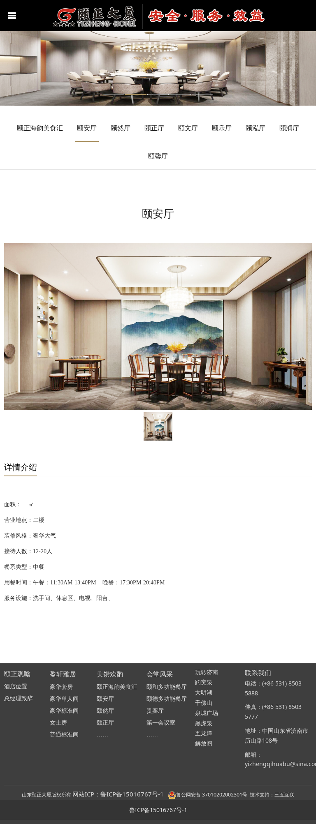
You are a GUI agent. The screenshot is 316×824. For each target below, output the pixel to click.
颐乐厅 (222, 127)
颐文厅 (188, 127)
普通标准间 (64, 735)
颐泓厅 (255, 127)
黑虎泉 (203, 723)
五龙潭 (203, 733)
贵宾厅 (155, 711)
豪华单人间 (64, 699)
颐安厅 (87, 127)
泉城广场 (206, 713)
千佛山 (203, 703)
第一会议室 (160, 723)
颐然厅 (120, 127)
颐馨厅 (158, 155)
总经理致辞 (18, 698)
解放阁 (203, 744)
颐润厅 (289, 127)
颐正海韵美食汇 (40, 127)
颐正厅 (154, 127)
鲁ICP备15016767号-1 (158, 810)
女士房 (58, 723)
